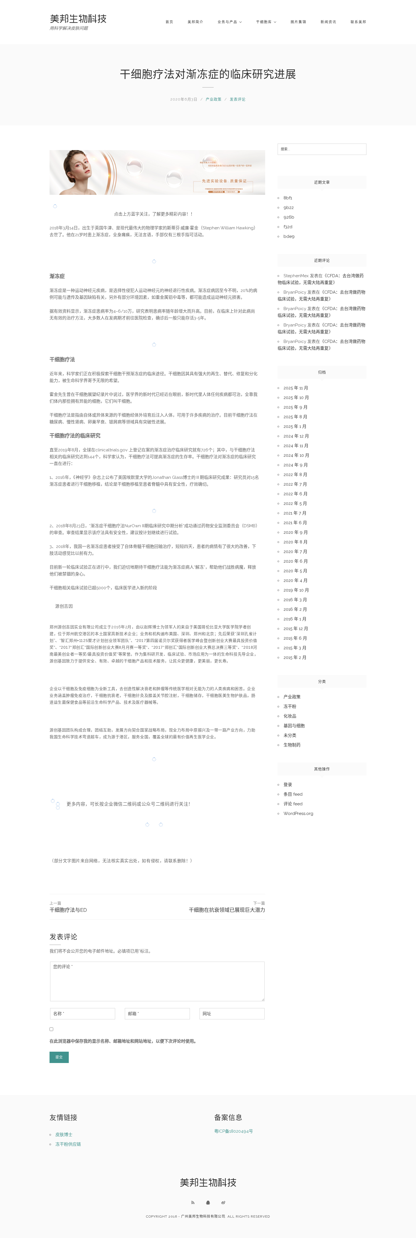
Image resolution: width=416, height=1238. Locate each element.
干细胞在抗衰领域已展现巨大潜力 (227, 907)
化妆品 (290, 716)
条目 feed (293, 794)
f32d (288, 226)
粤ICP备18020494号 (233, 1131)
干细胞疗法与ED (68, 907)
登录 (288, 784)
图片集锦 (298, 22)
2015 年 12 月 (296, 628)
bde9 (289, 236)
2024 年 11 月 (296, 445)
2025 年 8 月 (295, 416)
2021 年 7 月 (295, 513)
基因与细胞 (294, 725)
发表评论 (238, 99)
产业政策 (214, 99)
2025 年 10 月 (296, 397)
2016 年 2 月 (295, 609)
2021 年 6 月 (295, 522)
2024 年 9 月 (296, 465)
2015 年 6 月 (295, 638)
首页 (169, 22)
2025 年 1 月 (295, 426)
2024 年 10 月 (296, 455)
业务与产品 (227, 22)
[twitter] (223, 1202)
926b (289, 217)
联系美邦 (358, 22)
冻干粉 (290, 706)
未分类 (290, 735)
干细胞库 (264, 22)
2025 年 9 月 (296, 407)
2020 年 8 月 (296, 542)
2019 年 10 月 (296, 590)
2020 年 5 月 (295, 570)
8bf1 (288, 197)
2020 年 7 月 (295, 551)
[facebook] (208, 1202)
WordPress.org (298, 813)
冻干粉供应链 (68, 1144)
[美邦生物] (78, 19)
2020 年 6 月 (296, 561)
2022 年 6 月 (296, 493)
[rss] (193, 1202)
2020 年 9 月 (296, 532)
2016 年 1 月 (295, 619)
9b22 (289, 207)
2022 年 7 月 (295, 484)
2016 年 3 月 (295, 599)
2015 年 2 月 (295, 657)
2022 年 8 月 (295, 474)
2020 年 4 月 (296, 580)
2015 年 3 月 (295, 647)
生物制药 (292, 745)
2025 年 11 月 (296, 387)
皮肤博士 (63, 1134)
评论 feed (293, 803)
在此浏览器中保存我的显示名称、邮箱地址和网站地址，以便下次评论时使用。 (124, 1041)
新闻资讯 (328, 22)
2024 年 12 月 (296, 436)
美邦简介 (195, 22)
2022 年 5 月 (295, 503)
